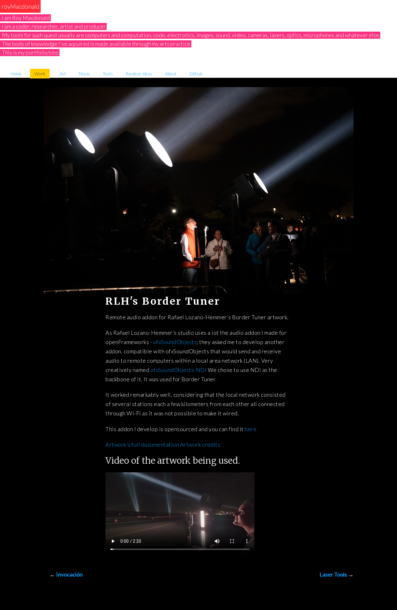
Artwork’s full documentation (142, 444)
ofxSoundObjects (175, 341)
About (170, 73)
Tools (108, 73)
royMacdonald (20, 6)
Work (39, 73)
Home (16, 73)
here (250, 429)
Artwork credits (200, 444)
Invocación (69, 574)
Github (195, 73)
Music (84, 73)
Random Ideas (139, 73)
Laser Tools (333, 574)
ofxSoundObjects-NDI (178, 369)
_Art (62, 73)
